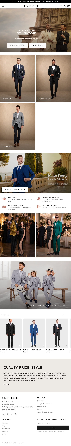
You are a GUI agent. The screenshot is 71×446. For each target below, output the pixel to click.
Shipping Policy (41, 407)
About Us (4, 423)
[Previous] (63, 315)
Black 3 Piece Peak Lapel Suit (55, 350)
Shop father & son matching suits (48, 305)
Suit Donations (6, 429)
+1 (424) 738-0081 (7, 401)
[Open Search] (61, 5)
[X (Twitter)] (11, 414)
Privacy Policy (6, 431)
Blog (3, 426)
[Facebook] (3, 414)
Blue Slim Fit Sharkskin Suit (32, 350)
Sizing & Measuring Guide (45, 404)
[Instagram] (7, 414)
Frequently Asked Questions (45, 412)
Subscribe (53, 428)
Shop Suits (37, 45)
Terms (3, 434)
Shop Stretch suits (15, 189)
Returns (39, 409)
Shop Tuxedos (17, 45)
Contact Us (40, 401)
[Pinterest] (15, 414)
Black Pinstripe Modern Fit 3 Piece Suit (11, 350)
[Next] (68, 315)
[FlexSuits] (10, 398)
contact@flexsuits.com (8, 404)
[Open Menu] (2, 6)
